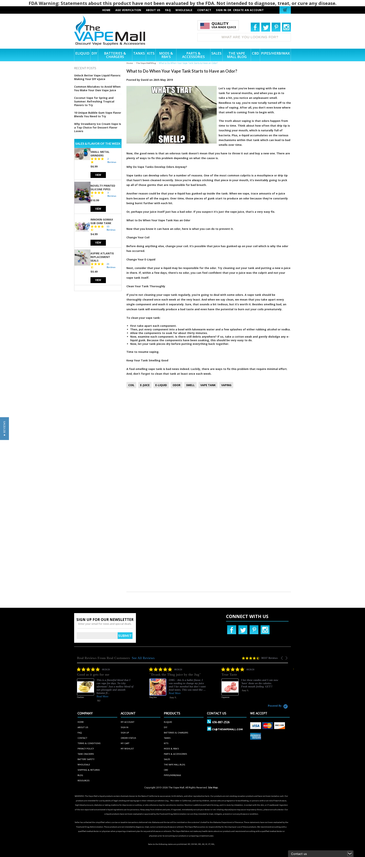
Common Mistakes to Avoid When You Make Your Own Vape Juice (97, 88)
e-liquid (244, 135)
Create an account (248, 10)
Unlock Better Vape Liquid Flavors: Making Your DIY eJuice (97, 77)
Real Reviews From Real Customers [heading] (103, 658)
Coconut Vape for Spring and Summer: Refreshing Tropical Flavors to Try (94, 101)
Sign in (221, 10)
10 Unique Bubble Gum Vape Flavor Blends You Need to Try (97, 114)
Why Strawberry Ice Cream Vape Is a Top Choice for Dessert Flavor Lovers (97, 127)
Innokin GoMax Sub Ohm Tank (101, 221)
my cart (125, 743)
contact (204, 10)
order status (128, 737)
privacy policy (86, 748)
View (98, 174)
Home (129, 63)
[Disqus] (208, 441)
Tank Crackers (86, 753)
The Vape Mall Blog (146, 63)
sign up (125, 732)
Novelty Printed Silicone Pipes (102, 187)
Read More (102, 693)
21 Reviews (111, 265)
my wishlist (127, 748)
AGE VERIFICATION (128, 10)
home (81, 722)
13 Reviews (111, 228)
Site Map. (213, 787)
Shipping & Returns (89, 769)
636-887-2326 (221, 722)
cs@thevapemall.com (227, 729)
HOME (106, 10)
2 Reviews (111, 160)
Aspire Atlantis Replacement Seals (102, 256)
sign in (124, 727)
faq (168, 10)
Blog (80, 775)
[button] (282, 658)
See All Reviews (143, 658)
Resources (84, 780)
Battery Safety (86, 759)
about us (153, 10)
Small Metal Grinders (100, 153)
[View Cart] (285, 10)
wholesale (184, 10)
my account (127, 722)
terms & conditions (89, 743)
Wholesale (84, 764)
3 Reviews (111, 194)
